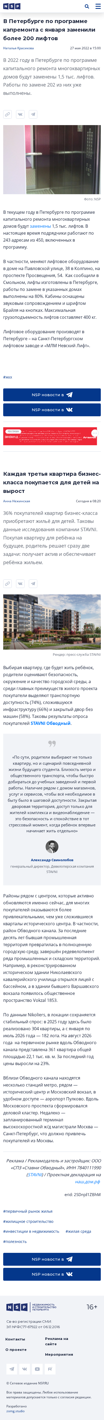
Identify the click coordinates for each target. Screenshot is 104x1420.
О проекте (16, 1349)
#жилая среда (78, 1231)
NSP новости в (48, 394)
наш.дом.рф (87, 1182)
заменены (40, 226)
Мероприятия (59, 1354)
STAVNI (35, 1175)
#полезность (15, 1241)
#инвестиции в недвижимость (31, 1231)
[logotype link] (16, 6)
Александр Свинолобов (52, 859)
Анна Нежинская (16, 501)
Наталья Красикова (18, 48)
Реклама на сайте (56, 1341)
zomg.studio (15, 1411)
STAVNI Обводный (51, 723)
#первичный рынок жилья (28, 1211)
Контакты (15, 1339)
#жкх (7, 377)
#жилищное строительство (28, 1221)
